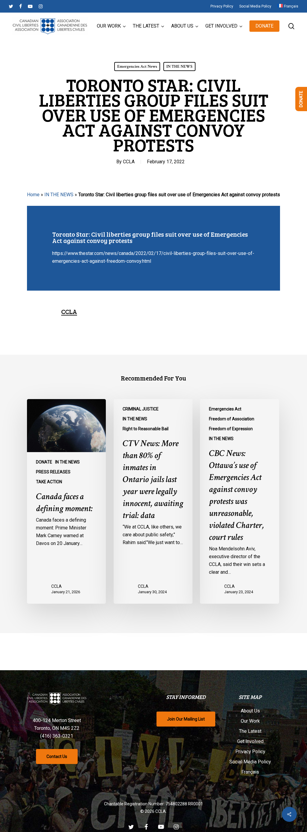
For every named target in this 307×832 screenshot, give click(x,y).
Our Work (250, 721)
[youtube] (30, 6)
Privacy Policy (250, 751)
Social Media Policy (250, 762)
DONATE (44, 462)
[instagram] (41, 6)
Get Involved (250, 741)
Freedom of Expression (231, 428)
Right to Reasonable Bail (145, 428)
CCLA (129, 161)
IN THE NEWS (179, 66)
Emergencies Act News (137, 66)
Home (33, 194)
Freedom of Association (231, 418)
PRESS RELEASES (53, 471)
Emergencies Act (225, 409)
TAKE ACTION (49, 481)
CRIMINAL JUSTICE (141, 409)
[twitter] (11, 6)
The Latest (250, 731)
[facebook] (20, 6)
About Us (250, 711)
